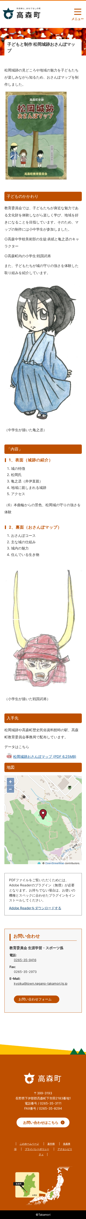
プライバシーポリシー (37, 1149)
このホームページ (29, 1143)
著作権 (51, 1143)
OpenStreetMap (54, 863)
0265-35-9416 (25, 960)
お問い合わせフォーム (35, 999)
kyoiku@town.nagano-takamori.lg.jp (40, 983)
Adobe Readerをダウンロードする (35, 908)
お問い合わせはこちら (40, 1122)
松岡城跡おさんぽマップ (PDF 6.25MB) (44, 756)
